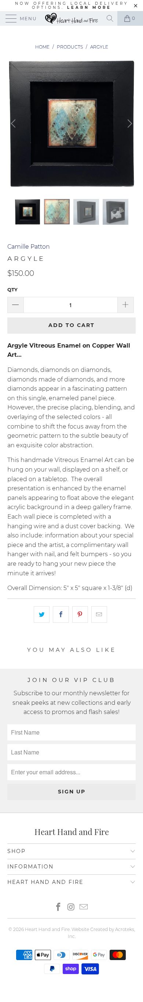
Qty (12, 289)
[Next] (128, 123)
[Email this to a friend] (99, 614)
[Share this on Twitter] (42, 614)
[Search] (110, 18)
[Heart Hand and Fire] (71, 18)
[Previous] (14, 123)
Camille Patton (28, 246)
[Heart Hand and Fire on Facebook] (58, 907)
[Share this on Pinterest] (80, 614)
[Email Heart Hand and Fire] (83, 907)
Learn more (89, 7)
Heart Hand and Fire (47, 929)
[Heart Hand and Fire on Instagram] (71, 907)
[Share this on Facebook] (61, 614)
